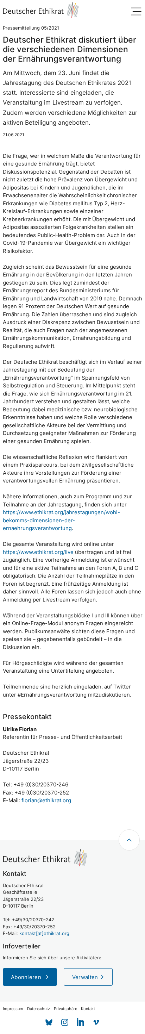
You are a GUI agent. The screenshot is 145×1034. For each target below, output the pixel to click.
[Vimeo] (96, 1022)
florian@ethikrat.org (46, 800)
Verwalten (85, 977)
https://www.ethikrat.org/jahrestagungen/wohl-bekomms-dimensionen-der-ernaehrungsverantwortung (61, 520)
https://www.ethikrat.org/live (38, 552)
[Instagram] (64, 1022)
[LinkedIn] (80, 1022)
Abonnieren (27, 977)
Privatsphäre (65, 1009)
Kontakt (88, 1009)
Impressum (13, 1009)
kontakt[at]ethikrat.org (44, 933)
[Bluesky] (49, 1022)
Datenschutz (38, 1009)
